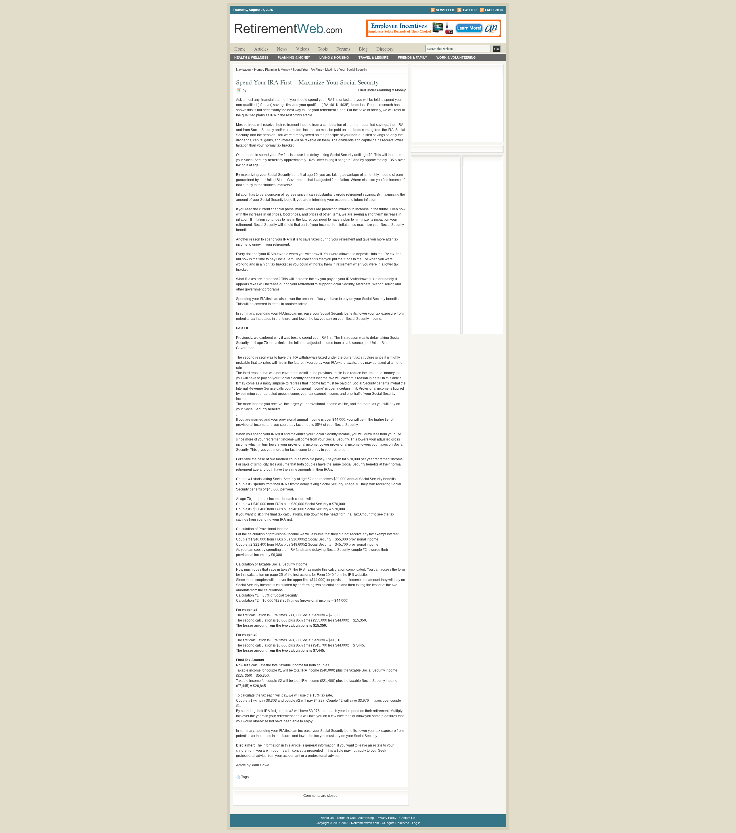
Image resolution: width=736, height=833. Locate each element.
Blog (363, 49)
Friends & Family (412, 57)
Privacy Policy (386, 817)
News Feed (445, 10)
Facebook (494, 10)
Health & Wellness (251, 57)
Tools (323, 49)
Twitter (470, 10)
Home (240, 49)
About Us (327, 817)
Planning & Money (294, 57)
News (282, 49)
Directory (385, 49)
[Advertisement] (457, 103)
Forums (343, 49)
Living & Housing (334, 57)
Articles (261, 49)
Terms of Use (346, 817)
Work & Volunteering (456, 57)
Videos (302, 49)
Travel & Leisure (373, 57)
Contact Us (407, 817)
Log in (416, 823)
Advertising (366, 817)
